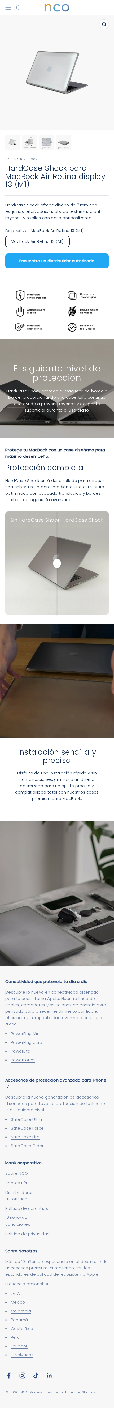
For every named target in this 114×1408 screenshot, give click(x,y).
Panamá (19, 1319)
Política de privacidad (27, 1234)
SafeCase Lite (25, 1137)
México (18, 1302)
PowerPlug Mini (25, 1033)
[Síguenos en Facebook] (8, 1375)
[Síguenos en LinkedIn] (49, 1375)
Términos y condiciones (17, 1221)
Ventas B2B (17, 1183)
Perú (15, 1337)
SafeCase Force (27, 1128)
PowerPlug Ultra (26, 1042)
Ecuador (19, 1346)
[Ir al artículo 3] (46, 143)
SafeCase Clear (27, 1145)
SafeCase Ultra (26, 1119)
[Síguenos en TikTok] (36, 1375)
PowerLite (20, 1051)
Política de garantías (26, 1208)
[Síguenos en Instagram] (22, 1375)
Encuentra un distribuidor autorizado (57, 261)
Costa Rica (22, 1328)
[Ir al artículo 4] (63, 143)
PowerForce (23, 1060)
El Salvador (22, 1355)
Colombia (21, 1311)
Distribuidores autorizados (19, 1196)
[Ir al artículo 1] (12, 143)
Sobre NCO (16, 1173)
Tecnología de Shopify (74, 1392)
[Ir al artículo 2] (29, 143)
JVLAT (16, 1293)
